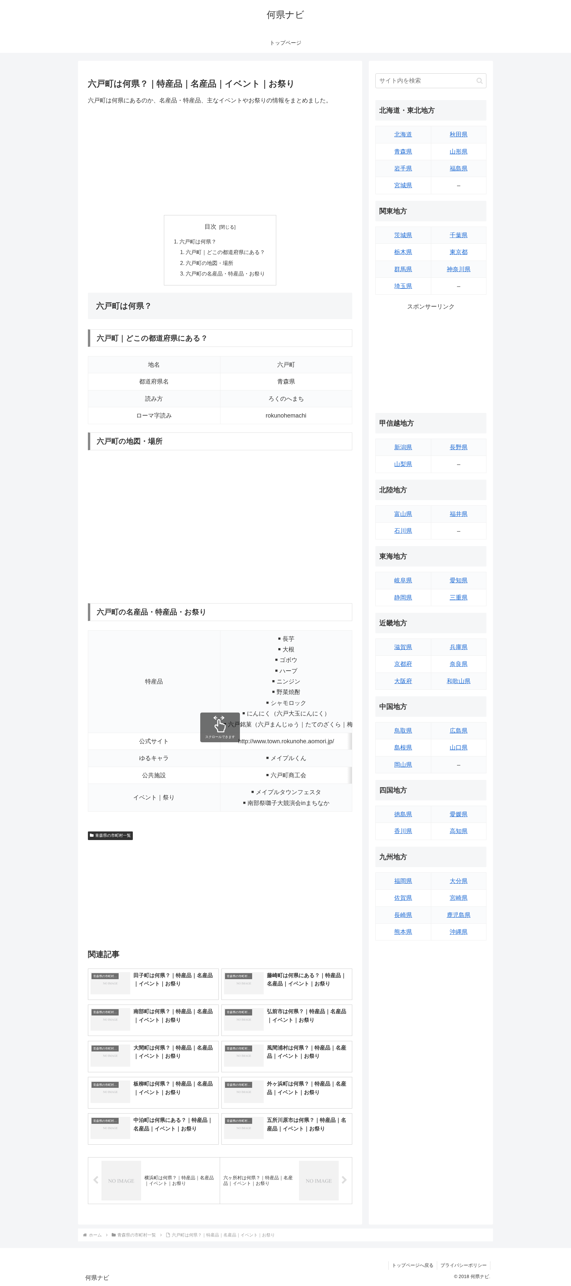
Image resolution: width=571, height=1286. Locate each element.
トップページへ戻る (413, 1265)
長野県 (459, 447)
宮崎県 (459, 898)
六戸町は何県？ (197, 241)
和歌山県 (459, 681)
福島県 (459, 168)
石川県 (403, 531)
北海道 (403, 134)
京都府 (403, 664)
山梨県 (403, 464)
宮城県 (403, 185)
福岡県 (403, 881)
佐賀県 (403, 898)
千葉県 (459, 235)
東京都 (459, 252)
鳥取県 (403, 730)
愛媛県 (459, 814)
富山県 (403, 514)
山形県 (459, 151)
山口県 (459, 747)
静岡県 (403, 597)
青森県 (403, 151)
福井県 (459, 514)
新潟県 (403, 447)
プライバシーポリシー (463, 1265)
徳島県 (403, 814)
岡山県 (403, 764)
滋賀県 (403, 647)
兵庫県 (459, 647)
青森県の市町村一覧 (113, 835)
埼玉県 (403, 286)
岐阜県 (403, 580)
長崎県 (403, 915)
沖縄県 (459, 932)
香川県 (403, 831)
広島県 (459, 730)
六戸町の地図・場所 (209, 263)
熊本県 (403, 932)
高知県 (459, 831)
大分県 (459, 881)
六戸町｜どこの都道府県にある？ (225, 252)
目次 (210, 226)
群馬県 (403, 269)
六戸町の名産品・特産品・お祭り (225, 273)
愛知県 (459, 580)
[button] (479, 81)
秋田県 (459, 134)
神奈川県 (459, 269)
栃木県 (403, 252)
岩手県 (403, 168)
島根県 (403, 747)
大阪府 (403, 681)
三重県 (459, 597)
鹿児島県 (459, 915)
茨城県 (403, 235)
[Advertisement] (220, 160)
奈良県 (459, 664)
